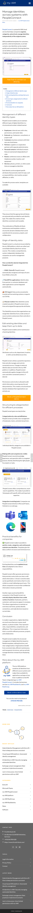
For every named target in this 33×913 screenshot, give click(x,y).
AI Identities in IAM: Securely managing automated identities (14, 891)
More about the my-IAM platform (15, 107)
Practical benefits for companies (14, 102)
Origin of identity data (12, 93)
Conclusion (9, 104)
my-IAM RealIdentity (14, 684)
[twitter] (16, 847)
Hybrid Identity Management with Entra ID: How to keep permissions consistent (16, 879)
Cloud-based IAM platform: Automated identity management (14, 885)
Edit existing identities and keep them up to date (17, 96)
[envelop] (19, 847)
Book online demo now (16, 692)
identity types (10, 709)
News (3, 22)
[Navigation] (30, 3)
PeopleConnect (7, 29)
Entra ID (5, 785)
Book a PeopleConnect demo (16, 398)
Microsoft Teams (7, 788)
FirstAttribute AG (18, 911)
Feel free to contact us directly (16, 81)
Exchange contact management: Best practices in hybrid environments (13, 897)
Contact (4, 866)
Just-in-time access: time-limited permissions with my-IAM (12, 902)
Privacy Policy (6, 863)
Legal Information (8, 859)
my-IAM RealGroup (8, 799)
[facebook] (13, 847)
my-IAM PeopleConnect (23, 20)
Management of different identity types (16, 91)
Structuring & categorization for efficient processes (17, 99)
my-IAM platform (7, 795)
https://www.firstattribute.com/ (14, 842)
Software (5, 810)
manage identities (18, 709)
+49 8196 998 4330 (10, 839)
